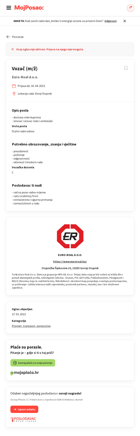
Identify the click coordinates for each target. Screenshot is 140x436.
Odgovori (110, 21)
